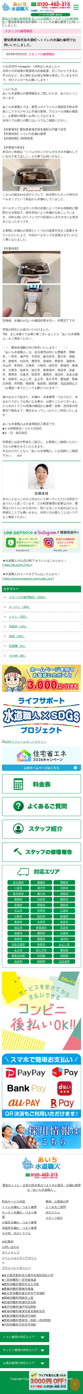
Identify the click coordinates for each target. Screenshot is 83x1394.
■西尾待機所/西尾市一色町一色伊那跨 (26, 1320)
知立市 (18, 927)
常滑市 (41, 910)
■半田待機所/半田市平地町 (19, 1324)
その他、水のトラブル (16, 1233)
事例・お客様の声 (57, 1201)
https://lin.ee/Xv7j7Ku (17, 565)
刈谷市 (41, 899)
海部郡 (64, 955)
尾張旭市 (41, 927)
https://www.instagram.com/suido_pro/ (28, 578)
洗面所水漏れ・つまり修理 (19, 1228)
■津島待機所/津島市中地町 (19, 1315)
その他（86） (17, 655)
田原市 (18, 938)
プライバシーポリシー (16, 1268)
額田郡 (41, 961)
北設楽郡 (64, 961)
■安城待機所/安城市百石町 (19, 1302)
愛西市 (41, 938)
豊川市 (41, 893)
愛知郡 (64, 950)
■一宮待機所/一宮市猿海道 (19, 1279)
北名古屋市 (18, 944)
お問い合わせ (10, 1247)
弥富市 (41, 944)
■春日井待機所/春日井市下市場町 (23, 1293)
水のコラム (53, 1212)
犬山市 (18, 910)
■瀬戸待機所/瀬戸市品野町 (19, 1306)
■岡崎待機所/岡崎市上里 (17, 1297)
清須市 (64, 938)
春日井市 (18, 893)
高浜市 (64, 927)
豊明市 (41, 933)
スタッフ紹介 (54, 1218)
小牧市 (18, 916)
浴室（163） (17, 636)
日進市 (64, 933)
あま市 (18, 950)
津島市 (64, 893)
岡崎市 (64, 882)
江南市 (64, 910)
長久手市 (41, 950)
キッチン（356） (20, 607)
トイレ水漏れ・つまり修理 (19, 1207)
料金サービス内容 (13, 1201)
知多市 (64, 921)
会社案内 (8, 1241)
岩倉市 (18, 933)
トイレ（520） (18, 616)
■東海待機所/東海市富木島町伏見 (23, 1311)
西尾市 (41, 904)
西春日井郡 (18, 955)
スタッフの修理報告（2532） (28, 597)
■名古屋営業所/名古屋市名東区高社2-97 (27, 1275)
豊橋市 (41, 882)
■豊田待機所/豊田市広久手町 (20, 1284)
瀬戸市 (41, 887)
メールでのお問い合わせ (50, 14)
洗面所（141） (18, 626)
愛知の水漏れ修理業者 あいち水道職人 (27, 18)
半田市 (64, 887)
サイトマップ (10, 1252)
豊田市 (64, 899)
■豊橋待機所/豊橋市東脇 (17, 1288)
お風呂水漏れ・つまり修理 (19, 1222)
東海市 (18, 921)
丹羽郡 (41, 955)
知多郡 (18, 961)
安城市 (18, 904)
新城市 (64, 916)
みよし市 (64, 944)
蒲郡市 (64, 904)
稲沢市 (41, 916)
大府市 (41, 921)
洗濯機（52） (17, 646)
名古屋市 (18, 882)
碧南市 (18, 899)
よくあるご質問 (56, 1207)
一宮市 (18, 887)
